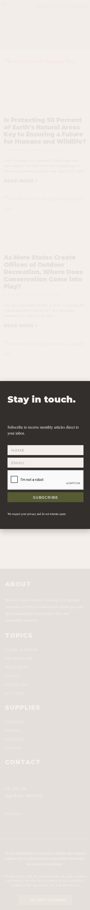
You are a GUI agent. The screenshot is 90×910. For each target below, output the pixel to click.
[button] (83, 388)
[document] (45, 455)
